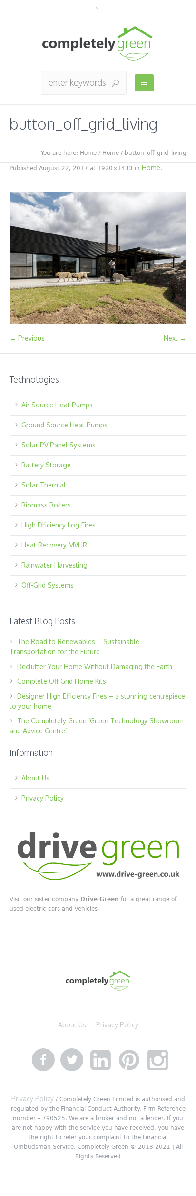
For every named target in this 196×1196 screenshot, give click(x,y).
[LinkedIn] (100, 1060)
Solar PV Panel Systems (58, 445)
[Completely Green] (98, 43)
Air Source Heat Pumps (57, 405)
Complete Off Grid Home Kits (61, 681)
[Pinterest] (129, 1060)
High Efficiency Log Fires (58, 525)
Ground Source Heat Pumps (64, 425)
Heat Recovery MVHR (54, 545)
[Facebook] (43, 1060)
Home (88, 153)
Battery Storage (46, 465)
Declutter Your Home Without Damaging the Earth (94, 666)
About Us (35, 778)
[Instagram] (157, 1060)
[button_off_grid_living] (98, 258)
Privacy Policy (42, 798)
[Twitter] (72, 1060)
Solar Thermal (43, 485)
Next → (175, 338)
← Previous (27, 338)
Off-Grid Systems (47, 585)
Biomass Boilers (46, 505)
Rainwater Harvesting (54, 565)
